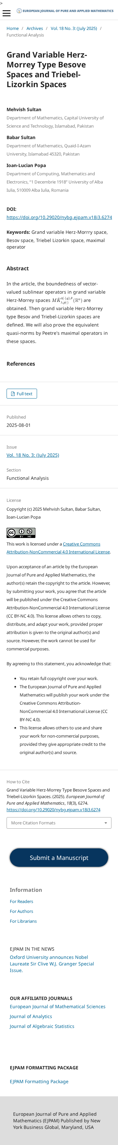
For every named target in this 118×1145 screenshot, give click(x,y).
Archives (35, 28)
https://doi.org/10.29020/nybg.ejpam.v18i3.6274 (59, 217)
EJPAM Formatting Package (39, 1081)
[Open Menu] (6, 13)
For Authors (21, 911)
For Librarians (23, 921)
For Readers (21, 901)
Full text (24, 394)
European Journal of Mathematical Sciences (58, 1006)
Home (13, 28)
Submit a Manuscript (59, 858)
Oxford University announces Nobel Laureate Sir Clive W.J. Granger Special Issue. (52, 963)
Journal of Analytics (31, 1016)
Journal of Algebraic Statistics (42, 1026)
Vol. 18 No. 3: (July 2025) (74, 28)
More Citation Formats (33, 823)
